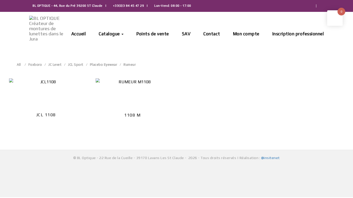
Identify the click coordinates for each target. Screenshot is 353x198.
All (19, 65)
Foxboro (35, 65)
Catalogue (110, 33)
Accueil (78, 33)
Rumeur (130, 65)
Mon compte (246, 33)
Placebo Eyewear (103, 65)
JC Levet (55, 65)
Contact (211, 33)
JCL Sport (75, 65)
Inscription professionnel (298, 33)
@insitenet (270, 158)
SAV (186, 33)
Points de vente (152, 33)
